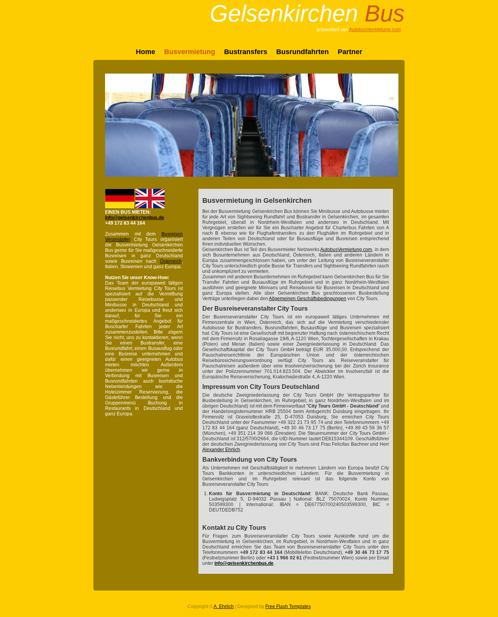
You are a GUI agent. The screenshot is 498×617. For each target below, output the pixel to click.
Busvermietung (189, 52)
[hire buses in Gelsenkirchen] (150, 206)
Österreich (171, 261)
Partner (350, 52)
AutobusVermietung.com (375, 29)
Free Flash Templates (288, 606)
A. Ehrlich (224, 606)
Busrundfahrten (302, 52)
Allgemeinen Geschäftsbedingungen (307, 298)
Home (145, 52)
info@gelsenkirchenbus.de (134, 217)
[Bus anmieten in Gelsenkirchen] (119, 206)
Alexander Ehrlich (221, 449)
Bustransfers (245, 52)
